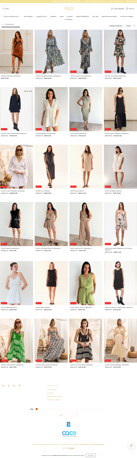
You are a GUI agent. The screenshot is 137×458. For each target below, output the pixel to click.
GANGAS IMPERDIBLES (82, 16)
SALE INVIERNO (28, 16)
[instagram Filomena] (3, 385)
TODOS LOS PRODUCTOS (11, 16)
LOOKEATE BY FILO (41, 16)
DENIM (62, 16)
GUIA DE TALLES (51, 389)
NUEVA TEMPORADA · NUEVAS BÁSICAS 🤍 (36, 1)
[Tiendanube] (68, 449)
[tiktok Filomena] (14, 385)
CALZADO (70, 16)
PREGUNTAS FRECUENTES (109, 16)
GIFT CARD (95, 16)
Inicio (3, 24)
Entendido (91, 455)
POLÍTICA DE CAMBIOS (126, 16)
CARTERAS (53, 16)
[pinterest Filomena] (19, 385)
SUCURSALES (68, 19)
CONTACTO (50, 393)
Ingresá (116, 8)
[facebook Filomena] (9, 385)
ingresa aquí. (86, 444)
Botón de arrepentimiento (98, 444)
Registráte (121, 8)
